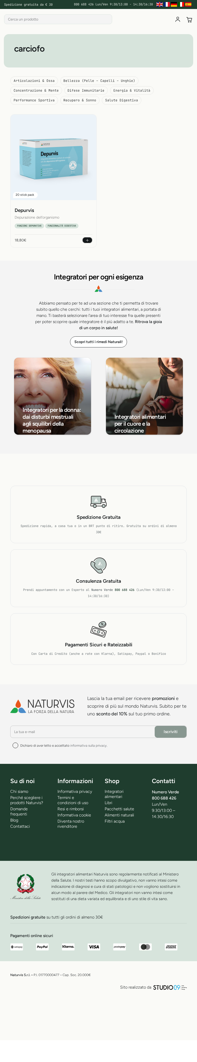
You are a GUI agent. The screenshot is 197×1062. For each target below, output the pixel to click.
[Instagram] (155, 848)
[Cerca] (107, 19)
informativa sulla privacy (88, 745)
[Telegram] (168, 832)
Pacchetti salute (119, 808)
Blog (14, 820)
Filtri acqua (115, 821)
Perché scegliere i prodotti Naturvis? (26, 800)
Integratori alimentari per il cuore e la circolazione (140, 423)
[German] (174, 4)
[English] (160, 4)
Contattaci (20, 826)
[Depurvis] (53, 157)
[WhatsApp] (181, 832)
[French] (167, 4)
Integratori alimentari (114, 794)
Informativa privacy (74, 791)
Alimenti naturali (119, 815)
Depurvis (24, 210)
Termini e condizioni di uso (72, 800)
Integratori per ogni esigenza (98, 276)
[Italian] (181, 4)
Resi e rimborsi (70, 808)
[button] (87, 240)
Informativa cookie (74, 815)
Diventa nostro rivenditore (70, 824)
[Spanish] (188, 4)
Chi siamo (19, 791)
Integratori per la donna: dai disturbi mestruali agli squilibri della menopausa (52, 420)
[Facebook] (155, 832)
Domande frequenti (19, 811)
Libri (108, 802)
